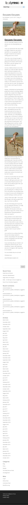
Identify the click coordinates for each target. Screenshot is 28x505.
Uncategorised (6, 472)
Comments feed (6, 483)
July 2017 (5, 406)
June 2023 (5, 335)
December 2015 (6, 442)
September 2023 (6, 329)
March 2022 (5, 342)
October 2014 (6, 458)
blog (18, 17)
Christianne (6, 17)
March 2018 (5, 398)
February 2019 (6, 382)
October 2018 (6, 389)
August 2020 (6, 362)
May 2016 (5, 431)
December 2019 (6, 373)
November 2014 (6, 455)
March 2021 (5, 349)
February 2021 (6, 351)
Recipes (4, 468)
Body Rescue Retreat (8, 273)
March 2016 (5, 435)
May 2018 (5, 395)
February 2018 (6, 400)
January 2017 (6, 415)
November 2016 (6, 420)
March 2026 (5, 320)
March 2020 (5, 369)
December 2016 (6, 418)
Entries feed (5, 481)
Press (4, 466)
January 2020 (6, 371)
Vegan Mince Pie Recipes (8, 277)
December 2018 (6, 384)
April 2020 (5, 366)
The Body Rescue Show (8, 470)
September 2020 (6, 360)
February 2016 (6, 438)
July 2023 (5, 333)
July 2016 (5, 426)
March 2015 (5, 449)
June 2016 (5, 429)
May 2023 (5, 337)
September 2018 (6, 391)
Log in (4, 478)
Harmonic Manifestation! (8, 275)
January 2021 (6, 353)
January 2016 (6, 440)
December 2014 (6, 453)
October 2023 (6, 326)
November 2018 (6, 386)
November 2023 (6, 324)
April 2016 (5, 433)
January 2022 (6, 344)
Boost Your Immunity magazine (10, 282)
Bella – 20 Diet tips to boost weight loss (12, 279)
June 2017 (5, 409)
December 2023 (6, 322)
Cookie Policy (6, 497)
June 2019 (5, 378)
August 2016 (6, 424)
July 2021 (5, 346)
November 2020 (6, 357)
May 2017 (5, 411)
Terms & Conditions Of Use (9, 494)
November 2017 (6, 404)
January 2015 (6, 451)
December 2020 (6, 355)
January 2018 (6, 402)
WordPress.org (6, 485)
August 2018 (6, 393)
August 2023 (6, 331)
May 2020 (5, 364)
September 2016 (6, 422)
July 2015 (5, 446)
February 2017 (6, 413)
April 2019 (5, 380)
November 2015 (6, 444)
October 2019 (6, 375)
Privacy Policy (6, 495)
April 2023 (5, 340)
